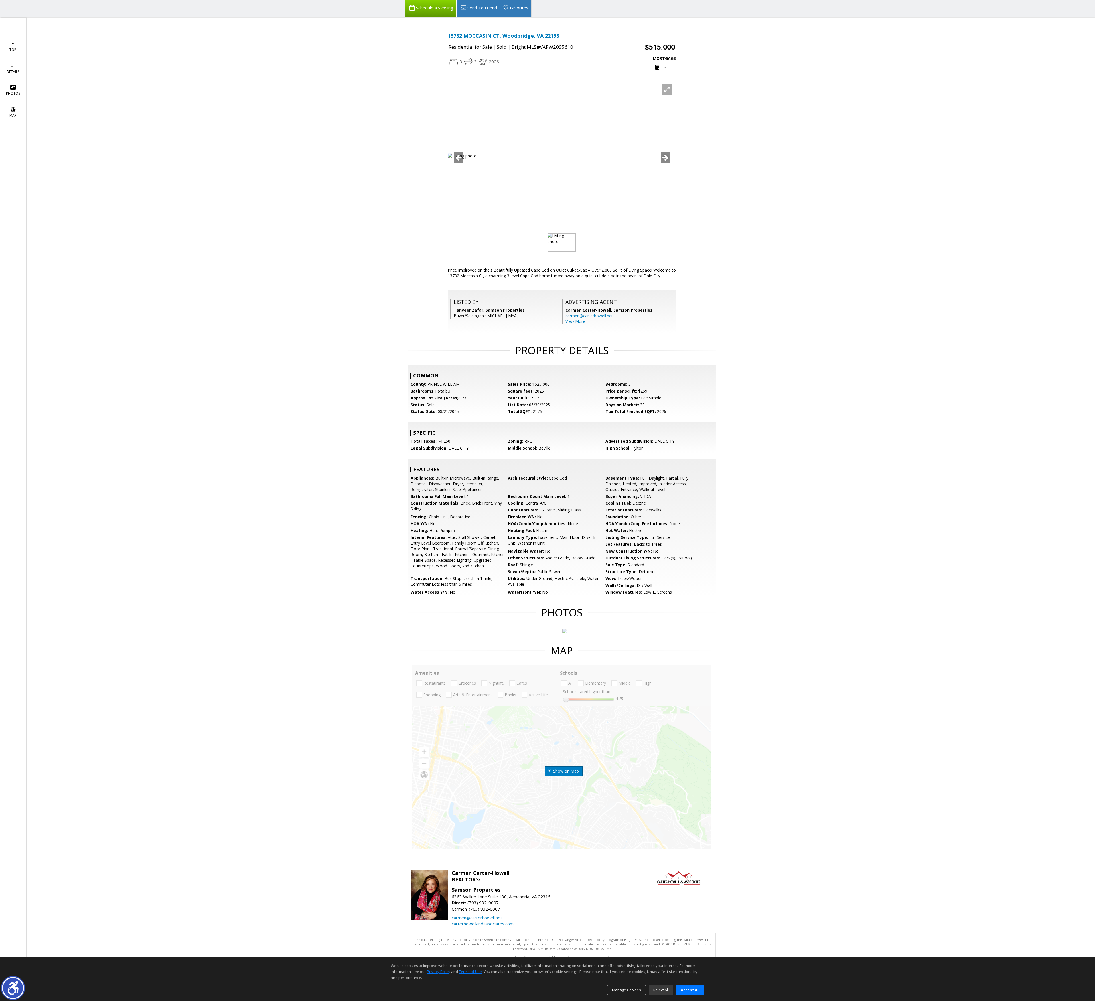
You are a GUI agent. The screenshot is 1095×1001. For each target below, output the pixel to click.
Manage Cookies (626, 989)
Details (13, 71)
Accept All (690, 989)
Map (13, 115)
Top (12, 49)
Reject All (661, 989)
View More (575, 321)
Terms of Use (470, 971)
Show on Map (565, 771)
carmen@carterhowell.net (589, 315)
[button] (13, 988)
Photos (13, 93)
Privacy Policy (438, 971)
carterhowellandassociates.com (483, 924)
